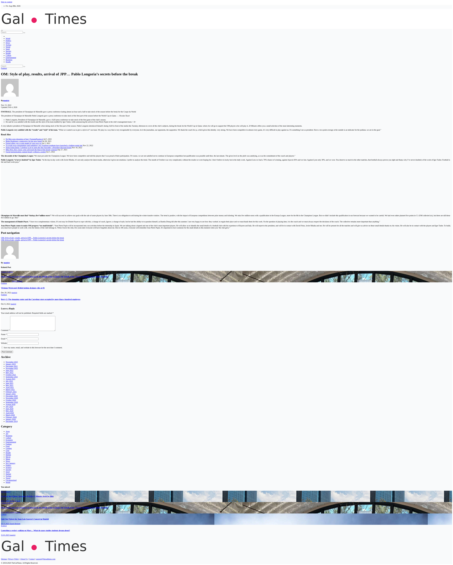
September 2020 (12, 402)
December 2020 (12, 396)
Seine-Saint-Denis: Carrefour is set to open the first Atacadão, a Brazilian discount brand (39, 148)
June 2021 (9, 383)
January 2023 (11, 364)
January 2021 (11, 394)
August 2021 (10, 379)
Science (8, 468)
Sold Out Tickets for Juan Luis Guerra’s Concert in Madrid (25, 519)
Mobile (8, 455)
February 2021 (11, 392)
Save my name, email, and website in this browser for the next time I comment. (33, 348)
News (8, 43)
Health (8, 53)
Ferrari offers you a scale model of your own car (24, 143)
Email (4, 339)
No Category (10, 463)
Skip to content (6, 2)
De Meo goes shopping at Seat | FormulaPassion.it (25, 139)
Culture (8, 55)
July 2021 (9, 381)
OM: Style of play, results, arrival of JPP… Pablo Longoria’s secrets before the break (32, 238)
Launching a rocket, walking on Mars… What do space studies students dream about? (35, 531)
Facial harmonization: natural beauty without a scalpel (26, 152)
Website (4, 343)
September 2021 (12, 377)
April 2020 (10, 413)
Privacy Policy (13, 559)
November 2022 (12, 368)
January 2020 (11, 419)
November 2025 (12, 362)
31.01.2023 (5, 535)
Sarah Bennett (17, 281)
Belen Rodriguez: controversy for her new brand (24, 141)
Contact (32, 559)
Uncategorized (11, 480)
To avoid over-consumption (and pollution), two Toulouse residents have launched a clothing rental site (44, 145)
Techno (8, 45)
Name (4, 334)
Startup (8, 474)
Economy (9, 440)
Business (9, 60)
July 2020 (9, 407)
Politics (8, 41)
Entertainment (11, 58)
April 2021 (10, 387)
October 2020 (11, 400)
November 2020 (12, 398)
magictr (6, 101)
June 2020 (9, 409)
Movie (8, 457)
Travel (8, 478)
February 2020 (11, 417)
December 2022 (12, 366)
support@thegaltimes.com (45, 559)
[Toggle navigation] (2, 30)
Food (8, 446)
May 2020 (9, 411)
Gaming (9, 448)
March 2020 (10, 415)
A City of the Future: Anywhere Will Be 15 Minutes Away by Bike (27, 496)
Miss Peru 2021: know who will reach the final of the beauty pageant (31, 150)
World (8, 39)
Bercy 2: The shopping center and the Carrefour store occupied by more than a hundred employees (40, 299)
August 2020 (10, 404)
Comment (5, 330)
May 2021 (9, 385)
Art (7, 434)
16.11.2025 (5, 501)
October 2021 (11, 375)
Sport (8, 49)
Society (8, 51)
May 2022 (9, 373)
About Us (24, 559)
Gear (7, 451)
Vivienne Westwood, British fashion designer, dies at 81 (23, 288)
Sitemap (4, 559)
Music (8, 459)
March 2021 (10, 390)
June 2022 (9, 370)
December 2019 (12, 421)
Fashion (4, 68)
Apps (8, 431)
